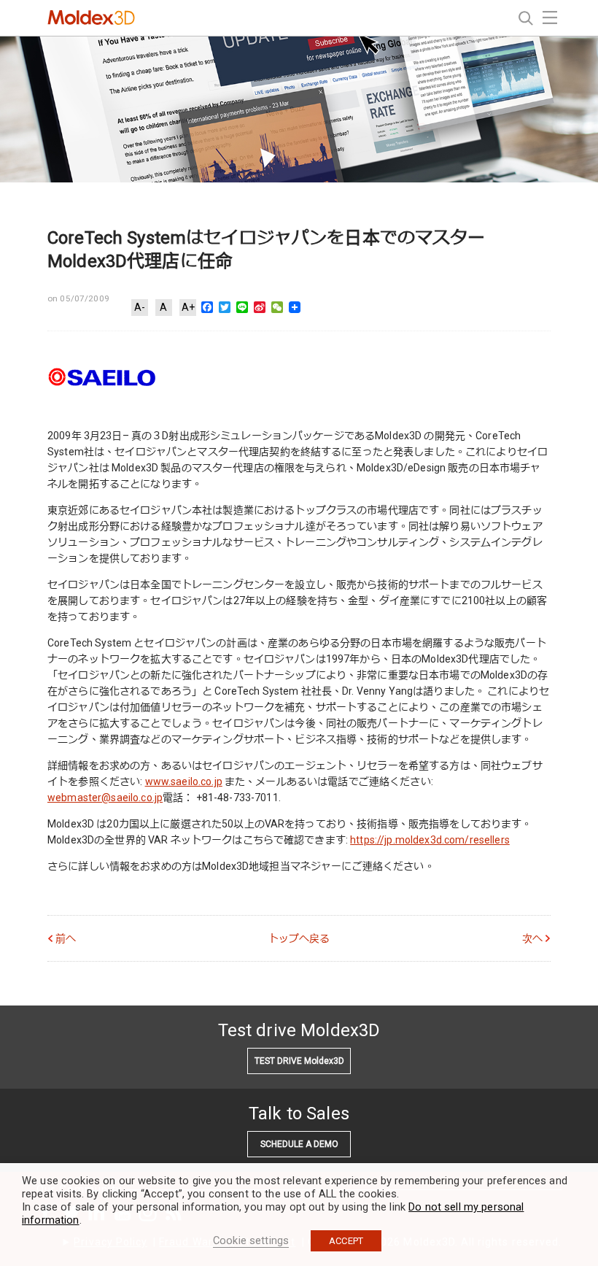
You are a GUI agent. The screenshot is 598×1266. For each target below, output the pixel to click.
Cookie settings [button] (251, 1240)
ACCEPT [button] (346, 1240)
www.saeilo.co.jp (183, 781)
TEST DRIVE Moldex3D (299, 1061)
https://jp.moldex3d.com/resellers (430, 840)
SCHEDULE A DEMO (299, 1144)
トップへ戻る (299, 938)
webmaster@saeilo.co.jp (105, 797)
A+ (188, 307)
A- (139, 307)
